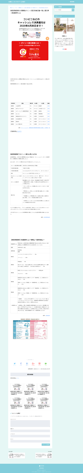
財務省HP (48, 315)
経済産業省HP (47, 217)
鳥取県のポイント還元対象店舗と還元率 (42, 368)
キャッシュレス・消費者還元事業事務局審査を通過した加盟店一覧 (35, 127)
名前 (12, 428)
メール (12, 433)
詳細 (48, 106)
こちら (17, 378)
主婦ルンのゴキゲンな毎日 (16, 2)
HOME (42, 466)
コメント (13, 419)
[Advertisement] (30, 70)
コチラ (19, 131)
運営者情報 (72, 1)
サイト (11, 439)
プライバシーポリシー (41, 470)
